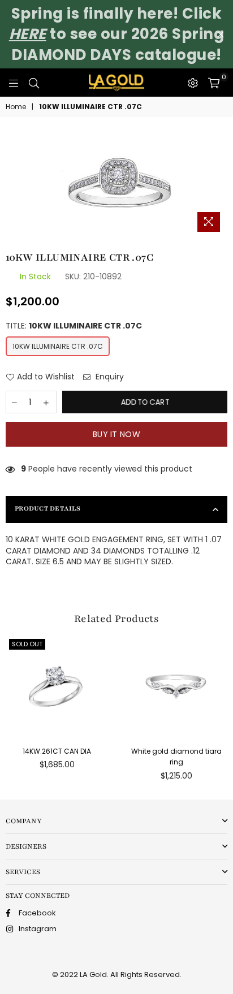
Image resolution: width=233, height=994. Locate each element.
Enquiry (108, 376)
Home (16, 106)
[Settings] (193, 82)
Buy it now (116, 434)
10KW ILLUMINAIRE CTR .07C (57, 346)
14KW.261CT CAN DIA (57, 751)
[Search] (34, 82)
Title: (74, 326)
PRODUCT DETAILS (47, 508)
